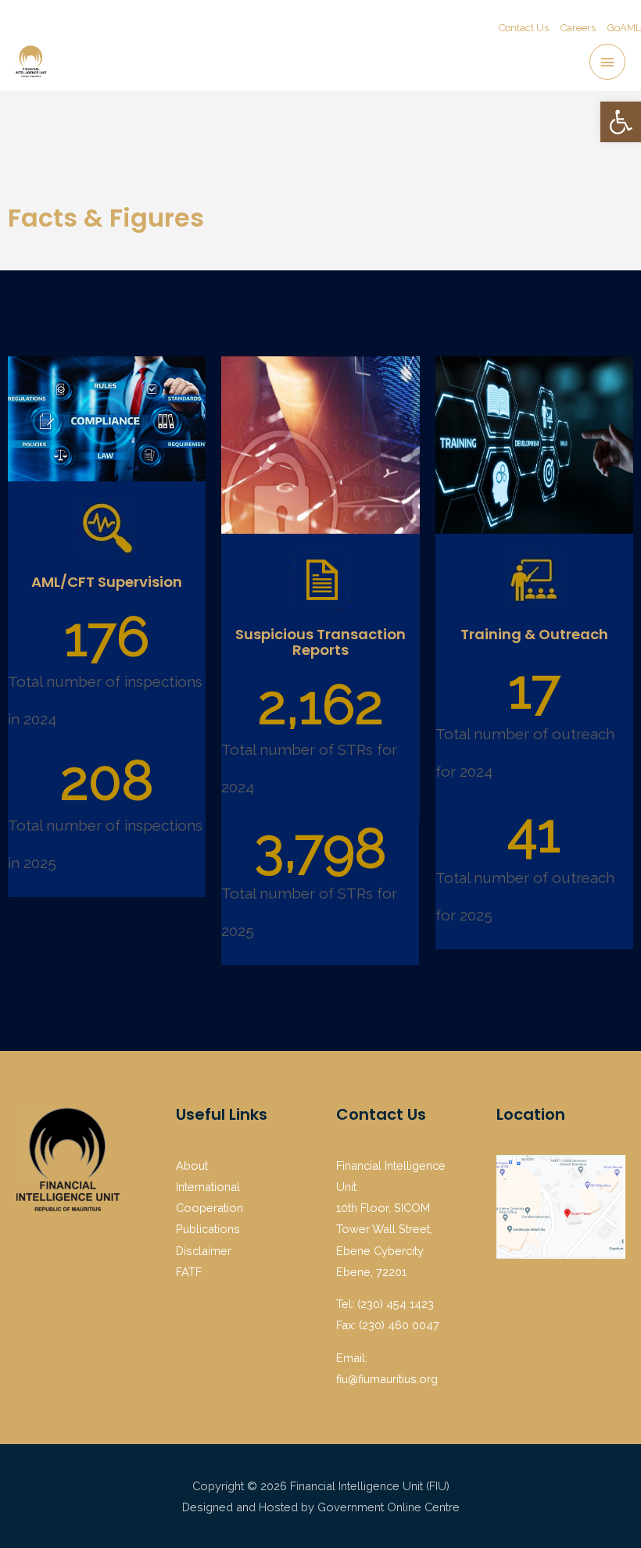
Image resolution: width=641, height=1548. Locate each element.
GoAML (624, 28)
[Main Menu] (607, 62)
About (192, 1165)
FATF (189, 1271)
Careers (578, 28)
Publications (208, 1228)
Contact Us (524, 28)
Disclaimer (203, 1250)
